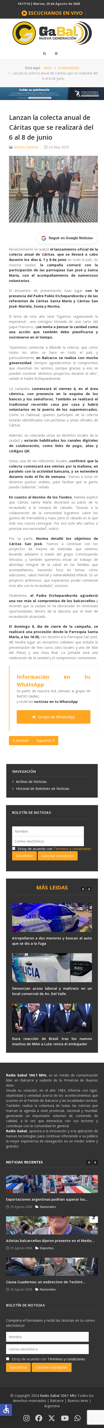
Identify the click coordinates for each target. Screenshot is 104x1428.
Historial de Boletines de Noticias (42, 788)
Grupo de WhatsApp (56, 717)
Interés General (26, 147)
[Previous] (83, 889)
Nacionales (48, 1206)
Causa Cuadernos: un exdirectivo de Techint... (45, 1282)
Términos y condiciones (72, 848)
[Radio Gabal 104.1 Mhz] (52, 33)
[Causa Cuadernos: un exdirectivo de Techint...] (52, 1267)
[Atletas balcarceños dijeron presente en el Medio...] (52, 1225)
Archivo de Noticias (31, 781)
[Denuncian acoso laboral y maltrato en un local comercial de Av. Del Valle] (52, 967)
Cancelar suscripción (58, 855)
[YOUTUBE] (65, 1418)
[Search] (44, 53)
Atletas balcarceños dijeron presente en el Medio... (50, 1240)
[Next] (89, 889)
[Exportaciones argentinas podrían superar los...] (52, 1184)
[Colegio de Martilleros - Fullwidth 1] (52, 93)
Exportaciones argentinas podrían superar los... (47, 1199)
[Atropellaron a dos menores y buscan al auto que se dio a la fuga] (52, 917)
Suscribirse (24, 855)
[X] (52, 1418)
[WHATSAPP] (77, 1418)
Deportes (47, 1248)
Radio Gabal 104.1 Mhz (58, 1395)
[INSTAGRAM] (26, 1418)
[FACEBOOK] (39, 1418)
